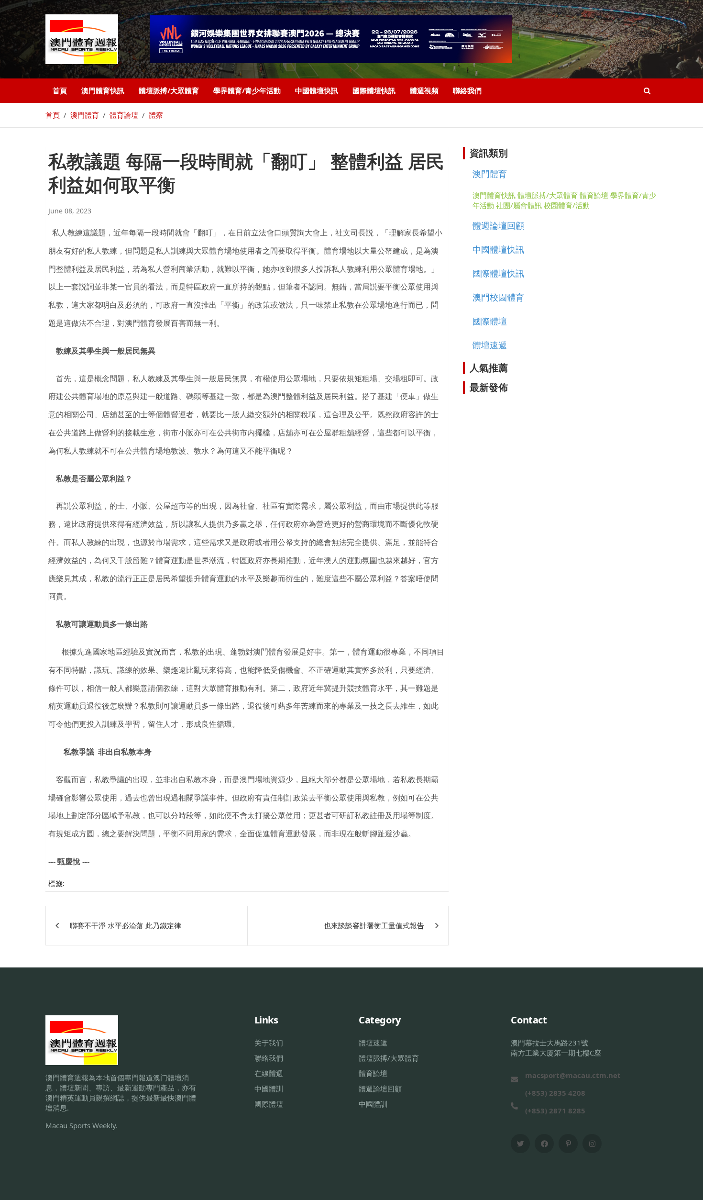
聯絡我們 (467, 90)
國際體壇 (489, 321)
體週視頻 (424, 90)
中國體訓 (268, 1088)
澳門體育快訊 (102, 90)
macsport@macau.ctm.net (573, 1075)
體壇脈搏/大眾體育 (169, 90)
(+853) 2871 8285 (555, 1110)
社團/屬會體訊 (519, 205)
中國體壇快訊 (316, 90)
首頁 (60, 90)
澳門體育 (489, 173)
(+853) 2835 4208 (555, 1093)
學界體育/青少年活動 (247, 90)
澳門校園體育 (498, 297)
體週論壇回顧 (498, 225)
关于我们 (268, 1042)
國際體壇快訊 (373, 90)
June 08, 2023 (69, 210)
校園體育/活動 (567, 205)
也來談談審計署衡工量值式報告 (374, 925)
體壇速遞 (489, 345)
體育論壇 (594, 195)
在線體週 (268, 1073)
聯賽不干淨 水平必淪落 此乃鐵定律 (125, 925)
